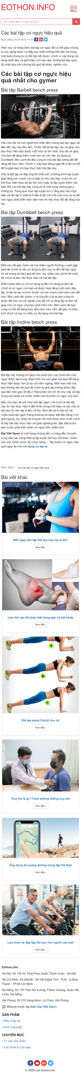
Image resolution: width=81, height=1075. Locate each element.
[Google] (44, 1063)
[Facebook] (30, 1063)
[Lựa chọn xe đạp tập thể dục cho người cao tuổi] (40, 909)
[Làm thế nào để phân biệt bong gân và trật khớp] (40, 584)
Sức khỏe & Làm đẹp (17, 1047)
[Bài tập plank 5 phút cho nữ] (40, 675)
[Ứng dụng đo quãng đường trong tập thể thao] (40, 838)
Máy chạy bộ (11, 1020)
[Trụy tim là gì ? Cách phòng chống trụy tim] (40, 766)
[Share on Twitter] (46, 39)
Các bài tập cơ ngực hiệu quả (33, 467)
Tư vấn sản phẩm (14, 1041)
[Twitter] (50, 1063)
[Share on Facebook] (36, 39)
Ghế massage (12, 1027)
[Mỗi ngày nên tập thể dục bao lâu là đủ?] (40, 507)
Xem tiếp (40, 547)
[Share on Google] (41, 39)
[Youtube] (37, 1063)
